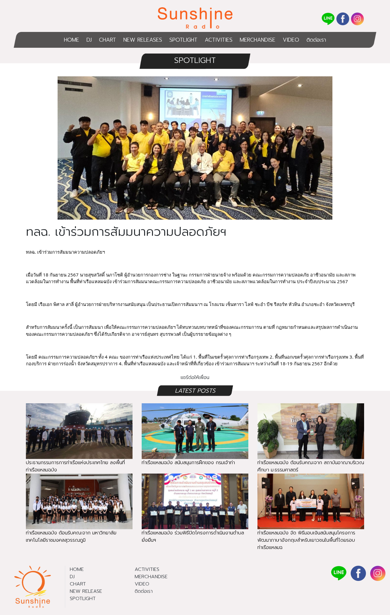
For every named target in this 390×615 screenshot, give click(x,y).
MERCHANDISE (257, 40)
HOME (71, 40)
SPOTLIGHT (183, 40)
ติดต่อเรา (316, 40)
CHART (107, 40)
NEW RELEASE (86, 591)
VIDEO (291, 40)
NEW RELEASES (142, 40)
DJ (89, 40)
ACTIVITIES (218, 40)
